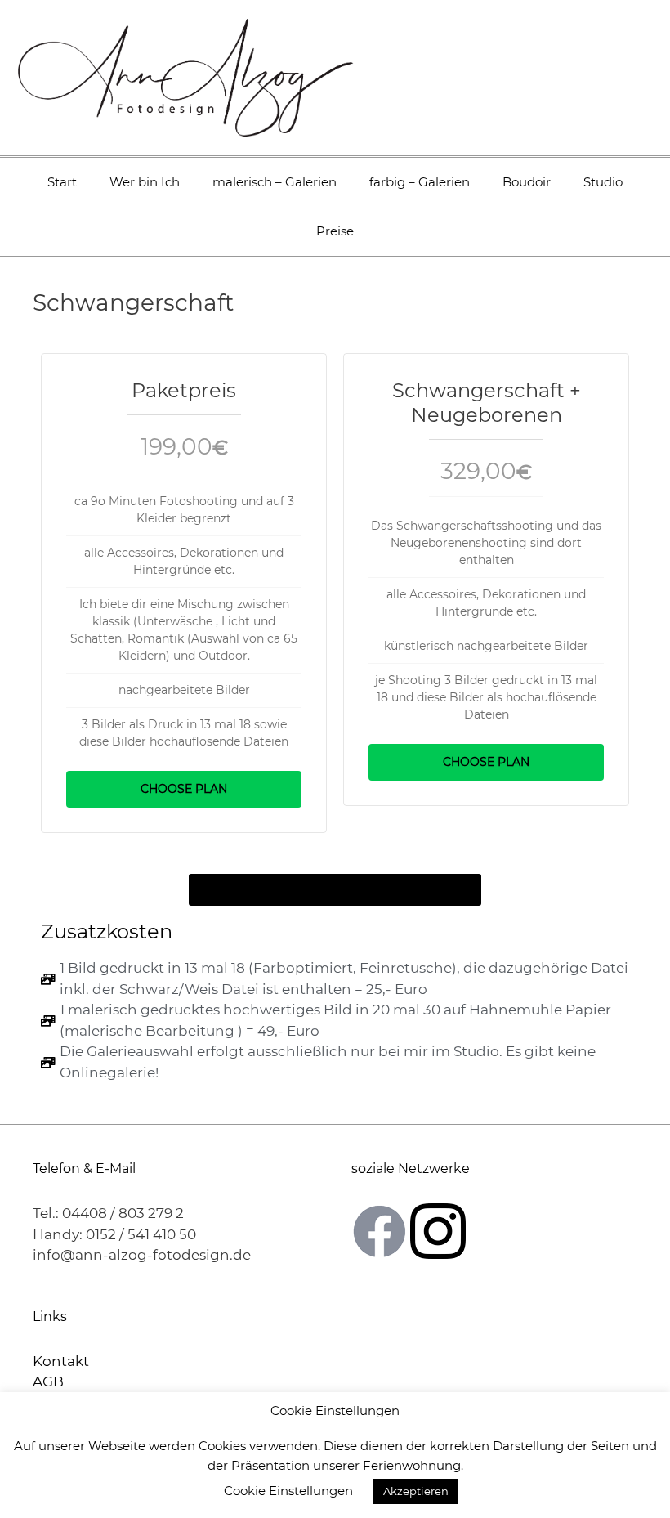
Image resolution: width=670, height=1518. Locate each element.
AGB (48, 1381)
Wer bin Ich (144, 182)
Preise (335, 231)
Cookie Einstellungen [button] (288, 1490)
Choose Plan (184, 788)
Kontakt (61, 1361)
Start (62, 182)
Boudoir (526, 182)
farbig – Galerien (419, 182)
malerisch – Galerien (274, 182)
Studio (603, 182)
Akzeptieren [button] (416, 1491)
